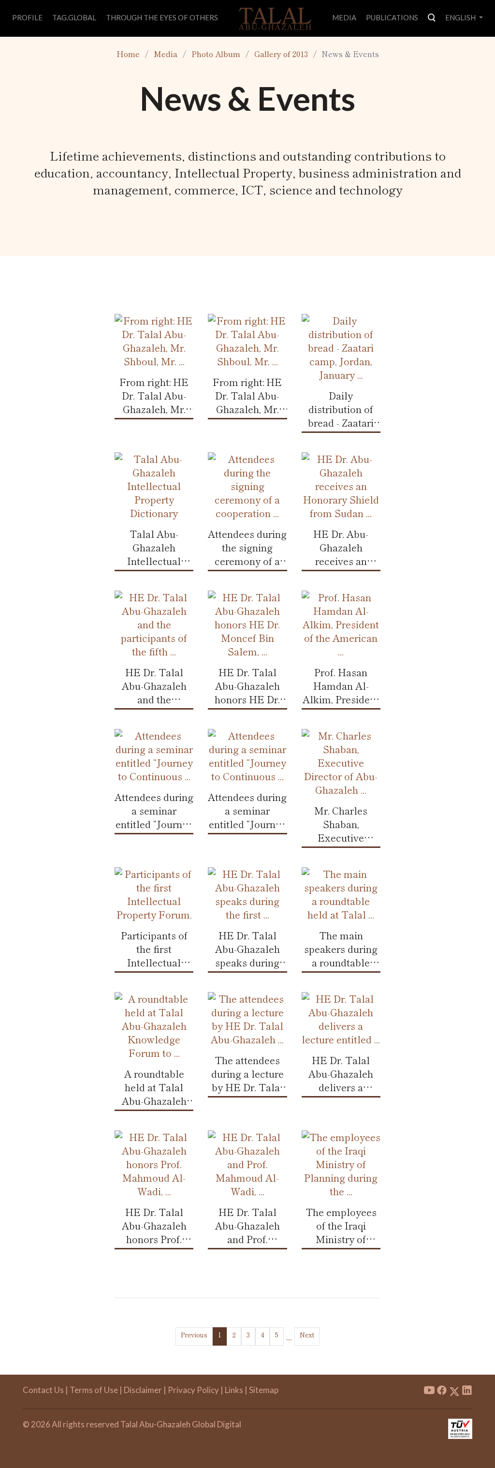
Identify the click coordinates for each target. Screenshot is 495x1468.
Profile (27, 17)
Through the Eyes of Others (162, 17)
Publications (392, 17)
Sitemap (263, 1390)
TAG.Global (74, 17)
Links (234, 1390)
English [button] (461, 17)
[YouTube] (429, 1391)
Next (307, 1334)
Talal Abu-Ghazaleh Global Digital (180, 1424)
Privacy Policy (193, 1390)
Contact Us (43, 1390)
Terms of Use (94, 1390)
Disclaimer (143, 1390)
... (289, 1336)
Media (344, 17)
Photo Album (215, 53)
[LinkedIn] (467, 1391)
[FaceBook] (442, 1391)
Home (128, 53)
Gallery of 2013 (281, 53)
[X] (454, 1391)
